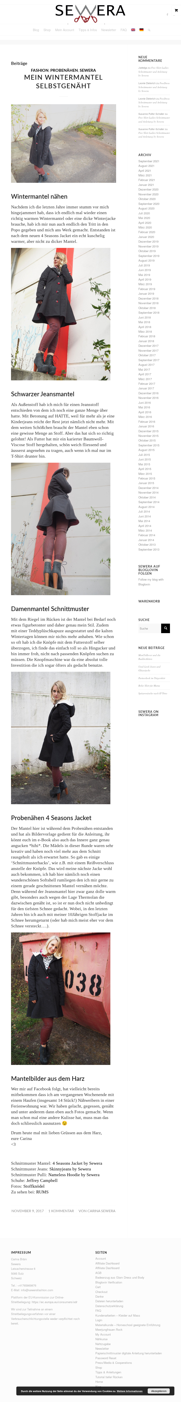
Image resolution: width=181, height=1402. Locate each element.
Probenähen (64, 71)
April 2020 (144, 223)
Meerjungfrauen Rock (109, 1329)
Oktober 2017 (147, 355)
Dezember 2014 (148, 488)
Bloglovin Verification (108, 1282)
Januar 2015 (146, 483)
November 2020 (148, 194)
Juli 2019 (144, 265)
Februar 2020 (146, 232)
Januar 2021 (146, 185)
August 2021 (146, 166)
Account (100, 1258)
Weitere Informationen (130, 1391)
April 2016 (144, 412)
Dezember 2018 (148, 298)
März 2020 (145, 227)
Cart (98, 1287)
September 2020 (148, 204)
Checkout (101, 1292)
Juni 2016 (144, 402)
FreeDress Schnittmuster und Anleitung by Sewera (154, 86)
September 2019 (148, 256)
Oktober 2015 (147, 440)
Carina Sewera (101, 1211)
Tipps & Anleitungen (108, 1372)
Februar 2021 (146, 180)
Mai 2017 (144, 369)
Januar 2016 (146, 426)
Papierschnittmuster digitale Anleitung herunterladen (128, 1353)
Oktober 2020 (147, 199)
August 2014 (146, 507)
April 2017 (144, 374)
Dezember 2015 (148, 431)
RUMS (42, 1191)
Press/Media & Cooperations (113, 1362)
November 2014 (148, 492)
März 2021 (145, 175)
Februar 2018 (146, 336)
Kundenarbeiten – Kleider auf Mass (117, 1315)
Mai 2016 (144, 407)
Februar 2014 (146, 535)
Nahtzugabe (103, 1344)
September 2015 (148, 445)
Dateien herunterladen (109, 1301)
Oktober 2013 (147, 544)
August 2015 (146, 450)
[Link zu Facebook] (167, 14)
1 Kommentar (61, 1211)
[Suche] (148, 29)
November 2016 (148, 398)
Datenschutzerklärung (109, 1306)
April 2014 (144, 526)
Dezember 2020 (148, 189)
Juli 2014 (144, 511)
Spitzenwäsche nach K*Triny (152, 693)
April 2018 (144, 327)
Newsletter (102, 1348)
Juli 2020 (144, 213)
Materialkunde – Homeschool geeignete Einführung (127, 1325)
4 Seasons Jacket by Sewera (77, 1163)
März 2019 (145, 284)
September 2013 (148, 549)
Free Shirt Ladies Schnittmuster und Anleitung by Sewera (153, 71)
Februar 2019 (146, 289)
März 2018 (145, 331)
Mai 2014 (144, 521)
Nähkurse (101, 1339)
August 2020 (146, 208)
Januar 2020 (146, 237)
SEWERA (88, 71)
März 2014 (145, 530)
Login (98, 1320)
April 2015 (144, 469)
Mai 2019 (144, 275)
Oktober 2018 (147, 308)
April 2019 (144, 279)
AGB (98, 1273)
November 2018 (148, 303)
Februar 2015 (146, 478)
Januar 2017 (146, 388)
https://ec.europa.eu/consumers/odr (54, 1302)
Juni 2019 (144, 270)
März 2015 (145, 474)
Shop (98, 1367)
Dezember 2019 (148, 241)
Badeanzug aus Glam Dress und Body (119, 1277)
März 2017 (145, 379)
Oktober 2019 (147, 251)
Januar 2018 (146, 341)
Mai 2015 (144, 464)
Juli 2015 (144, 455)
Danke (99, 1296)
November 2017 (148, 350)
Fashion (40, 71)
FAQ (98, 1310)
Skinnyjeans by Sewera (70, 1168)
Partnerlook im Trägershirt (151, 678)
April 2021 (144, 170)
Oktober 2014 (147, 497)
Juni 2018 (144, 317)
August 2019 (146, 260)
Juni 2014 (144, 516)
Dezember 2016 (148, 393)
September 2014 (148, 502)
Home (99, 1381)
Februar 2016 (146, 421)
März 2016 (145, 417)
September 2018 (148, 312)
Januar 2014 (146, 540)
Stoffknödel (34, 1186)
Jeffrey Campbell (42, 1180)
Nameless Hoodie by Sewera (74, 1174)
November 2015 (148, 436)
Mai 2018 (144, 322)
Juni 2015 (144, 459)
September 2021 (148, 161)
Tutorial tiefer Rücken (109, 1377)
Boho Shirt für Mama (149, 685)
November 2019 (148, 246)
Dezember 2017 (148, 345)
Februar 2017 (146, 383)
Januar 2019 (146, 293)
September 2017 (148, 360)
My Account (103, 1334)
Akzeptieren (158, 1391)
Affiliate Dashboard (107, 1263)
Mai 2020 (144, 218)
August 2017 (146, 364)
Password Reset (105, 1358)
